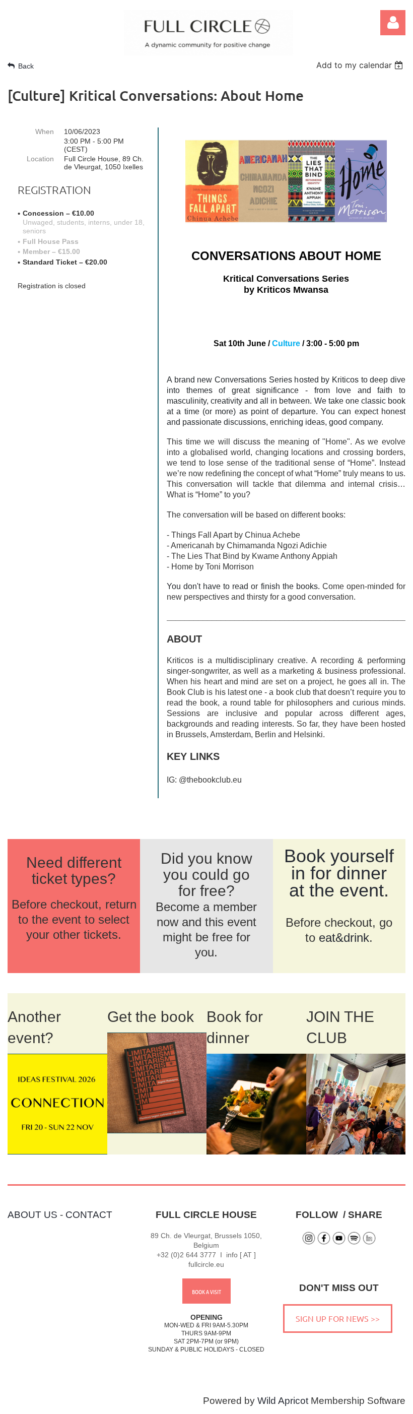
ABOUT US (32, 1214)
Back (26, 66)
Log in (392, 22)
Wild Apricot (282, 1400)
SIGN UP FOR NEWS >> (338, 1318)
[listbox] (360, 65)
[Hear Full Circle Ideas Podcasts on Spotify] (354, 1242)
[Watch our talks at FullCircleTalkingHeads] (339, 1242)
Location (40, 159)
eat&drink (344, 937)
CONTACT (88, 1214)
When (44, 131)
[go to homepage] (208, 52)
